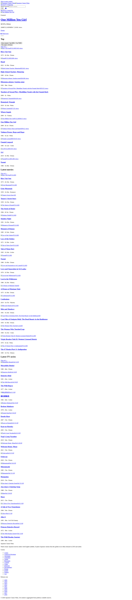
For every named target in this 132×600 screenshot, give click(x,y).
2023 (5, 583)
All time (10, 45)
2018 (5, 591)
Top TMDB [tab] (18, 43)
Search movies (5, 6)
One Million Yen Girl (14, 19)
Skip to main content (6, 1)
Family (6, 570)
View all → (4, 46)
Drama (3, 30)
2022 (5, 585)
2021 (5, 586)
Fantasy (6, 572)
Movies (3, 5)
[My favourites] (6, 8)
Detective (7, 566)
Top (12, 5)
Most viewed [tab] (4, 43)
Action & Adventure (10, 554)
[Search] (2, 8)
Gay (5, 574)
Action (6, 553)
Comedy (6, 562)
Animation (7, 557)
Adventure (7, 556)
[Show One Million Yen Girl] (1, 35)
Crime (6, 564)
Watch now (5, 33)
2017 (5, 593)
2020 (5, 588)
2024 (5, 581)
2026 (5, 580)
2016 (5, 594)
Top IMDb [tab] (11, 43)
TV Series (8, 5)
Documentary (8, 567)
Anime (6, 559)
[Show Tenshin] (3, 35)
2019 (5, 590)
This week (4, 45)
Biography (7, 561)
